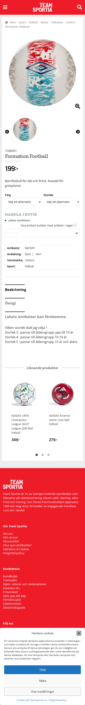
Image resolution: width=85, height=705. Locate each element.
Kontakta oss (11, 588)
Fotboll (33, 22)
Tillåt (42, 670)
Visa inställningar (42, 691)
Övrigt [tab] (10, 303)
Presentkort (10, 592)
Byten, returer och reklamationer (24, 584)
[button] (79, 633)
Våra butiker (11, 541)
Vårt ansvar (10, 537)
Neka (42, 681)
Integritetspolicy (57, 700)
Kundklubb (10, 576)
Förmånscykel (12, 599)
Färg (8, 195)
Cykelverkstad (12, 603)
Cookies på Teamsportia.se (32, 700)
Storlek (48, 195)
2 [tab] (42, 455)
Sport (22, 22)
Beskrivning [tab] (15, 289)
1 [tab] (37, 455)
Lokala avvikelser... (20, 220)
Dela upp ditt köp (14, 596)
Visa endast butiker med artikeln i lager (47, 225)
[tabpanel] (23, 411)
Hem (13, 22)
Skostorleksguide (14, 607)
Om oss (8, 533)
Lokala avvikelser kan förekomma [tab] (35, 316)
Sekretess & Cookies (16, 549)
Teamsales (10, 580)
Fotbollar (57, 22)
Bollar (44, 22)
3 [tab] (48, 455)
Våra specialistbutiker (17, 545)
